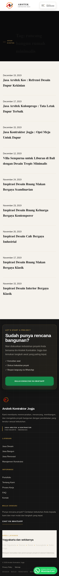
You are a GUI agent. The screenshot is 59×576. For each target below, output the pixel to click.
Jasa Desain (44, 23)
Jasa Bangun (45, 29)
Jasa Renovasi (44, 34)
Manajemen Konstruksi (44, 40)
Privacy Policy (7, 567)
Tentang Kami (8, 482)
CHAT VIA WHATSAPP (12, 521)
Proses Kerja (8, 487)
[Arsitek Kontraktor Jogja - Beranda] (6, 400)
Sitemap (17, 567)
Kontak (5, 498)
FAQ (4, 492)
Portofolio (6, 477)
